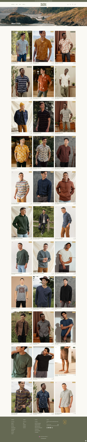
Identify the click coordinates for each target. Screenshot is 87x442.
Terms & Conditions (37, 430)
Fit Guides (36, 421)
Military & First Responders (38, 427)
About (24, 4)
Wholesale (12, 430)
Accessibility (36, 432)
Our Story (12, 426)
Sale (20, 4)
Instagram (24, 424)
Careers (12, 433)
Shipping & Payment (37, 424)
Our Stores (12, 421)
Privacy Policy (37, 429)
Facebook (24, 426)
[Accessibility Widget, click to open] (86, 441)
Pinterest (24, 427)
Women (12, 4)
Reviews (12, 423)
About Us (12, 424)
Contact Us (24, 421)
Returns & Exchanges (38, 423)
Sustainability (13, 429)
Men (17, 4)
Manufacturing (13, 427)
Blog (23, 423)
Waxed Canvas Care (37, 426)
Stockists (12, 432)
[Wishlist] (73, 4)
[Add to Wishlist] (12, 32)
